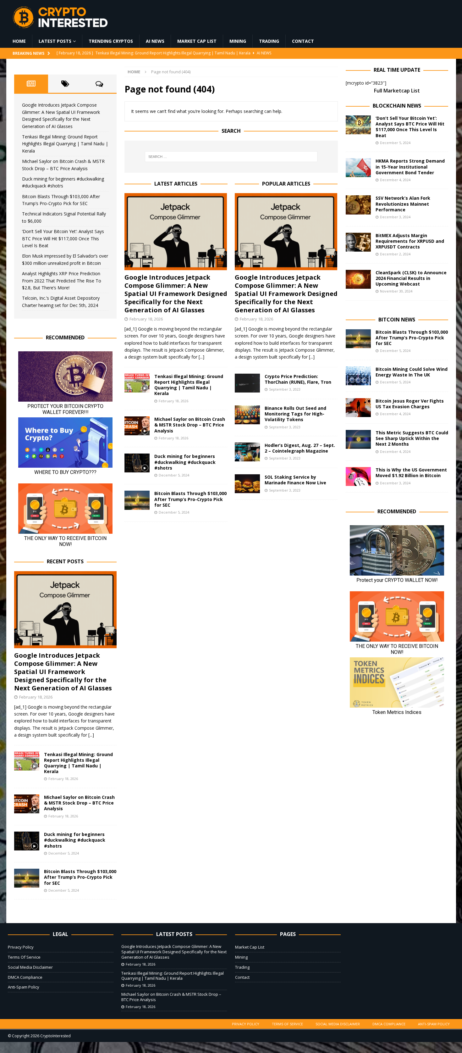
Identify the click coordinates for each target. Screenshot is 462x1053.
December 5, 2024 (174, 475)
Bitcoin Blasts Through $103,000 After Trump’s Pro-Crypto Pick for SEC (190, 499)
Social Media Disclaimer (30, 967)
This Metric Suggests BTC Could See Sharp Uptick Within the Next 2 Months (412, 438)
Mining (237, 41)
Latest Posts (55, 41)
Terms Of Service (24, 957)
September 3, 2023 (284, 389)
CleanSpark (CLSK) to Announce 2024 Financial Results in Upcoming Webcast (411, 278)
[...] (201, 357)
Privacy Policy (21, 947)
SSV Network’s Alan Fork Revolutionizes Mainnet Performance (403, 203)
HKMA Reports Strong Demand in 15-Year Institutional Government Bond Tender (410, 166)
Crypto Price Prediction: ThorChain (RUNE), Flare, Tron (298, 379)
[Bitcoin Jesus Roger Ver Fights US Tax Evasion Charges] (358, 407)
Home (19, 41)
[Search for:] (231, 156)
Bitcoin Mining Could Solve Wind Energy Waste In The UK (412, 372)
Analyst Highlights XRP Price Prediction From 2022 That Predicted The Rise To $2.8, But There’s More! (61, 280)
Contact (303, 41)
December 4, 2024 (395, 179)
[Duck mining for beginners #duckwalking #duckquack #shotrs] (137, 463)
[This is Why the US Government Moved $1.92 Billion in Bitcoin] (358, 476)
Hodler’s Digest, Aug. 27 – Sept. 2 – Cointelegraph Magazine (300, 448)
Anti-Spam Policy (23, 987)
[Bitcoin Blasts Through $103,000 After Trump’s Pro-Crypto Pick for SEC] (137, 500)
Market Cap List (197, 41)
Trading (269, 41)
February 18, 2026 (146, 319)
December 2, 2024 (395, 254)
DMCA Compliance (25, 977)
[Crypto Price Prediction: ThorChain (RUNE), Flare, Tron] (247, 383)
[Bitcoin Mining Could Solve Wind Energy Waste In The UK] (358, 375)
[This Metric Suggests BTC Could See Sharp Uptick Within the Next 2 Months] (358, 439)
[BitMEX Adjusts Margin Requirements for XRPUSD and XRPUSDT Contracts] (358, 242)
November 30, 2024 (396, 291)
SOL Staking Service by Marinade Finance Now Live (295, 480)
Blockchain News (397, 105)
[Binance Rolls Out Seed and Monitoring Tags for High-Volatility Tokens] (247, 414)
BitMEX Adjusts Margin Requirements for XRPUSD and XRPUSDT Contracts (410, 241)
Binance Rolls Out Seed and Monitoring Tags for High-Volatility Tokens (295, 413)
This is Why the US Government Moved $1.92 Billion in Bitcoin (411, 472)
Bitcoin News (396, 319)
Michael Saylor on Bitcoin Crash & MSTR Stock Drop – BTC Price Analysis (189, 424)
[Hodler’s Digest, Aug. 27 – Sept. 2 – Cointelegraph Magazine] (247, 452)
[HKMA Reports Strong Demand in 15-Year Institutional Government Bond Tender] (358, 167)
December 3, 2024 (395, 216)
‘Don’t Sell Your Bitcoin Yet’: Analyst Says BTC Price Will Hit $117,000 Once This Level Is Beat (63, 238)
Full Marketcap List (397, 90)
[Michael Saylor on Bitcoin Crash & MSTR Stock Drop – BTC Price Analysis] (137, 425)
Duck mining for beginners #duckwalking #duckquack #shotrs (185, 462)
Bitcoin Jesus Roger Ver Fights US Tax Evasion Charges (410, 404)
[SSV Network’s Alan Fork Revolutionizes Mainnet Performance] (358, 204)
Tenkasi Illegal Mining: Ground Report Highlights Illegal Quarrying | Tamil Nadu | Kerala (188, 385)
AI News (155, 41)
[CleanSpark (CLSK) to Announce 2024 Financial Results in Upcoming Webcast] (358, 279)
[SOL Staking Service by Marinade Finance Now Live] (247, 483)
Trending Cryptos (111, 41)
